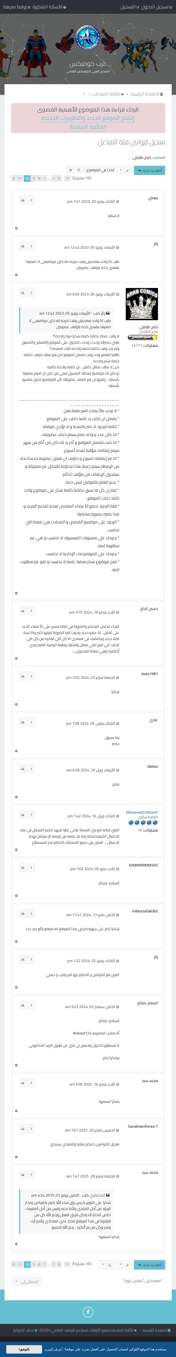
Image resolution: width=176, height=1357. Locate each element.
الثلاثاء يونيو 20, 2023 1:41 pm (91, 201)
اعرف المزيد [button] (53, 1349)
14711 (136, 345)
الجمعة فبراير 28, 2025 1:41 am (91, 1176)
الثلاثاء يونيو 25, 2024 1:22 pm (91, 960)
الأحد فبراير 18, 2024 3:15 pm (92, 612)
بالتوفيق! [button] (24, 1349)
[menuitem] (50, 7)
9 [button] (34, 178)
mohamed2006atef (142, 812)
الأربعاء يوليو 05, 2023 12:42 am (90, 247)
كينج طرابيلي (141, 157)
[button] (67, 178)
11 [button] (20, 178)
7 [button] (45, 178)
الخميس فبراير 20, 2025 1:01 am (90, 1130)
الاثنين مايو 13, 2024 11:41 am (91, 914)
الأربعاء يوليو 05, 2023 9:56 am (91, 294)
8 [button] (39, 178)
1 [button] (54, 178)
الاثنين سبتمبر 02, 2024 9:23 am (90, 1006)
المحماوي (97, 1195)
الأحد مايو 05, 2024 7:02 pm (93, 869)
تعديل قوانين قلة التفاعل (131, 141)
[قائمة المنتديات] (88, 37)
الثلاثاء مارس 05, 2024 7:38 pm (91, 723)
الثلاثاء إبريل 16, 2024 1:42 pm (92, 816)
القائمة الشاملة (88, 126)
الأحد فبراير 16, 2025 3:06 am (93, 1084)
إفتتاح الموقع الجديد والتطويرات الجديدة (88, 118)
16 (140, 830)
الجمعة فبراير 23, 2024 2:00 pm (91, 677)
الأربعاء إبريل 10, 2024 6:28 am (91, 770)
